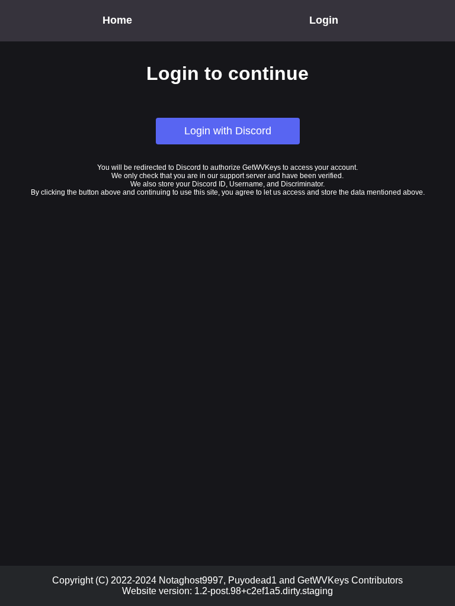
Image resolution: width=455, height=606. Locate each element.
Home (117, 20)
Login (323, 20)
